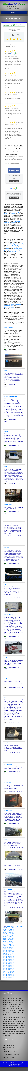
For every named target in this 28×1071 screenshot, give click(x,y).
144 (9, 962)
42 (5, 935)
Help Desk (22, 1063)
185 (11, 974)
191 (13, 975)
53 (4, 938)
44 (9, 935)
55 (7, 938)
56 (9, 938)
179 (8, 972)
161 (13, 966)
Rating (20, 145)
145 (11, 962)
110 (11, 951)
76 (12, 942)
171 (13, 969)
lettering (13, 213)
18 (7, 929)
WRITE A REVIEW (14, 181)
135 (11, 959)
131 (13, 957)
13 (10, 927)
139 (9, 960)
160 (11, 966)
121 (12, 954)
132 (4, 959)
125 (11, 956)
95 (12, 947)
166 (13, 968)
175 (11, 971)
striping (13, 222)
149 (9, 963)
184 (9, 974)
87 (9, 945)
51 (11, 936)
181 (13, 972)
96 (4, 948)
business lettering (15, 250)
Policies (9, 1064)
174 (8, 971)
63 (11, 939)
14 (12, 927)
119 (8, 954)
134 (9, 959)
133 (6, 959)
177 (4, 972)
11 (7, 927)
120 (10, 954)
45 (11, 935)
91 (5, 947)
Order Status (6, 1063)
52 (12, 936)
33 (11, 932)
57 (11, 938)
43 (7, 935)
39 (12, 933)
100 (11, 948)
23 (4, 930)
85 (5, 945)
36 (6, 933)
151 (13, 963)
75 (10, 942)
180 (11, 972)
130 (11, 957)
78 (4, 944)
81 (9, 944)
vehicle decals (19, 244)
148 (6, 963)
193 (6, 977)
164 (9, 968)
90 (4, 947)
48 (5, 936)
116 (12, 953)
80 (7, 944)
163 (6, 968)
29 (4, 932)
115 (10, 953)
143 (6, 962)
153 (6, 965)
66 (5, 941)
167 (4, 969)
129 (9, 957)
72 (5, 942)
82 (10, 944)
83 (12, 944)
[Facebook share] (11, 68)
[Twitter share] (14, 68)
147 (4, 963)
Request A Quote (8, 1057)
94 (11, 947)
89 (13, 945)
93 (9, 947)
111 (13, 951)
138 (6, 960)
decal (18, 212)
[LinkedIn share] (17, 68)
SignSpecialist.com (16, 304)
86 (7, 945)
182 (4, 974)
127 (4, 957)
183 (6, 974)
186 (13, 974)
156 (13, 965)
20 (10, 929)
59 (4, 939)
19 (8, 929)
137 (4, 960)
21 (11, 929)
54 (5, 938)
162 (4, 968)
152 (4, 965)
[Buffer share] (19, 68)
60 (5, 939)
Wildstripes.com (8, 305)
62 (9, 939)
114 (8, 953)
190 (11, 975)
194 (9, 977)
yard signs (7, 250)
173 (6, 971)
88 (11, 945)
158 (6, 966)
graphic (6, 213)
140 (11, 960)
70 (12, 941)
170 (11, 969)
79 (5, 944)
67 (7, 941)
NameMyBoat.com (9, 307)
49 (7, 936)
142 (19, 148)
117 (4, 954)
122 (4, 956)
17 (5, 929)
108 (6, 951)
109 (9, 951)
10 (6, 927)
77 (14, 942)
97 (5, 948)
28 (13, 930)
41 (3, 935)
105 (11, 950)
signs (7, 248)
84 (4, 945)
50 (9, 936)
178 (6, 972)
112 (4, 953)
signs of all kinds (14, 251)
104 (9, 950)
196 (13, 977)
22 (13, 929)
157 (4, 966)
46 (12, 935)
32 (9, 932)
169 (9, 969)
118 (6, 954)
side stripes (15, 245)
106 (13, 950)
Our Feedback (14, 1063)
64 (12, 939)
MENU (13, 12)
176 (13, 971)
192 (4, 977)
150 (11, 963)
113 (6, 953)
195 (11, 977)
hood (8, 245)
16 (3, 929)
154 (9, 965)
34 (12, 932)
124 (9, 956)
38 (10, 933)
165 (11, 968)
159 (9, 966)
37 (8, 933)
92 (7, 947)
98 (7, 948)
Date (15, 145)
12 (9, 927)
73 (7, 942)
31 (7, 932)
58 (13, 938)
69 (11, 941)
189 (9, 975)
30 (5, 932)
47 (4, 936)
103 (6, 950)
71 (3, 942)
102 (4, 950)
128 (6, 957)
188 (6, 975)
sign (16, 212)
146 (13, 962)
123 (6, 956)
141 (16, 148)
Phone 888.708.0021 (12, 1054)
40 (14, 933)
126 (13, 956)
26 (9, 930)
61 (7, 939)
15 (13, 927)
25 (7, 930)
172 (4, 971)
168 (6, 969)
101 (13, 948)
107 (4, 951)
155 (11, 965)
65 (4, 941)
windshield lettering (9, 244)
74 (8, 942)
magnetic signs (18, 248)
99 (9, 948)
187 (4, 975)
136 (13, 959)
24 (5, 930)
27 (11, 930)
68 (9, 941)
